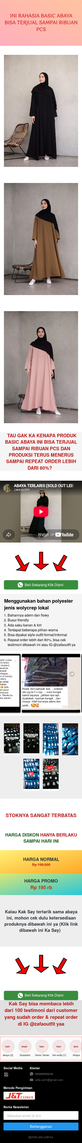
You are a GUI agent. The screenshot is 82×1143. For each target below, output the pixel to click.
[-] (6, 1074)
